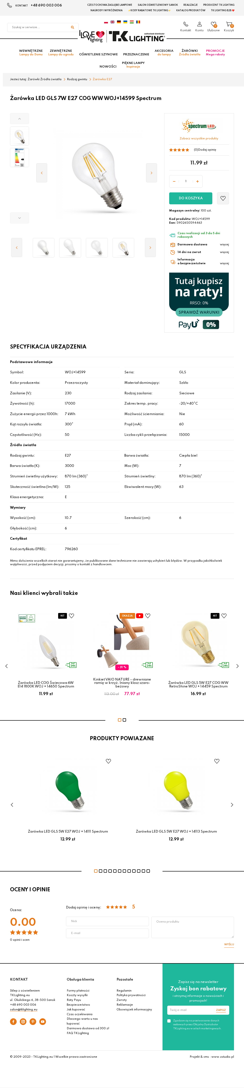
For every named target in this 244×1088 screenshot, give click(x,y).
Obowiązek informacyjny (134, 1009)
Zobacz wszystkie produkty (199, 138)
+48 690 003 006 (46, 5)
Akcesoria (164, 52)
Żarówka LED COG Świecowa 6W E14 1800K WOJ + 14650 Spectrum (46, 684)
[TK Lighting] (122, 36)
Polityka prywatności (131, 995)
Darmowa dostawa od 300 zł (88, 1028)
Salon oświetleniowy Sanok (158, 5)
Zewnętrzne (61, 52)
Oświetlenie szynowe (98, 54)
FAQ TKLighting (78, 1033)
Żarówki (189, 52)
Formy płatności (78, 990)
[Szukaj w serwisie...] (72, 27)
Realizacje (190, 5)
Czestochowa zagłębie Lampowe (109, 5)
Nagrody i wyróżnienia (106, 10)
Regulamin (124, 990)
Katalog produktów (190, 10)
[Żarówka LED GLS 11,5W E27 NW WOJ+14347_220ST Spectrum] (70, 248)
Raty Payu (74, 1000)
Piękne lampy (133, 65)
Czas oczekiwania (79, 1014)
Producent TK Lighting (218, 5)
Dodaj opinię (207, 149)
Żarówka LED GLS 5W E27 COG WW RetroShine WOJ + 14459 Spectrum (198, 684)
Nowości (108, 66)
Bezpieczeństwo (78, 1004)
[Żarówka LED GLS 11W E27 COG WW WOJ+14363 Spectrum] (123, 248)
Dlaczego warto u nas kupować (82, 1021)
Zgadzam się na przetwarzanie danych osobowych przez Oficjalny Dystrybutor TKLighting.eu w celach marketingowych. (197, 1024)
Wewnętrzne (31, 52)
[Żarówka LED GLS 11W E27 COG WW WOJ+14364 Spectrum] (97, 248)
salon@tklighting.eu (23, 1009)
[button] (19, 118)
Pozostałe (125, 979)
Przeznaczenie (136, 54)
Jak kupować (76, 1009)
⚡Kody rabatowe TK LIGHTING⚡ (149, 10)
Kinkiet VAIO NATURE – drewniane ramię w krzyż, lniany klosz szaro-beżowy (122, 683)
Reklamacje (125, 1004)
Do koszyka (191, 198)
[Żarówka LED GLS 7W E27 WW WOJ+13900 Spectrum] (44, 248)
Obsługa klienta (80, 979)
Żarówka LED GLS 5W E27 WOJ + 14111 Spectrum (68, 831)
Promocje (215, 52)
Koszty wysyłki (77, 995)
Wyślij (229, 944)
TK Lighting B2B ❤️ (222, 10)
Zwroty (122, 1000)
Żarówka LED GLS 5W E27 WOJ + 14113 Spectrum (176, 831)
